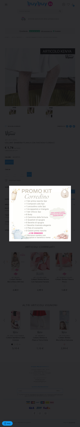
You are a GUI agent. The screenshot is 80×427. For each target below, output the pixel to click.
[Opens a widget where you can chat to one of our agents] (7, 423)
